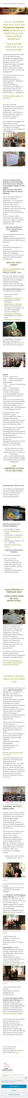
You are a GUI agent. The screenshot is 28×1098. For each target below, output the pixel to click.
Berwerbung (8, 304)
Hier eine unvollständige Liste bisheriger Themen (14, 270)
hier (17, 1052)
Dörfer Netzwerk (9, 914)
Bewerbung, (8, 319)
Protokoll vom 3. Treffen (13, 546)
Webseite (18, 298)
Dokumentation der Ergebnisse (13, 97)
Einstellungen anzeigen (14, 1094)
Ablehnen (14, 1090)
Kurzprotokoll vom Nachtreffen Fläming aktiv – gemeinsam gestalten (13, 662)
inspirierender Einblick (14, 1013)
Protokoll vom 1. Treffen (13, 532)
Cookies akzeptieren (14, 1086)
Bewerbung (8, 298)
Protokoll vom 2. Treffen (13, 538)
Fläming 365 (15, 965)
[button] (26, 1078)
